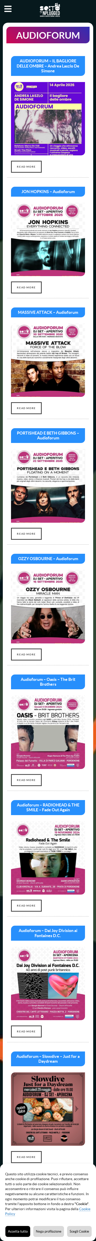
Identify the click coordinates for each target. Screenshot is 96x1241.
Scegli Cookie (79, 1231)
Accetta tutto (18, 1231)
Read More (26, 166)
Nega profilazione (48, 1231)
